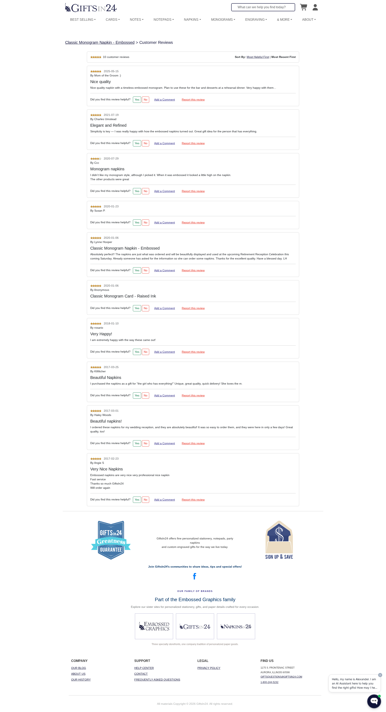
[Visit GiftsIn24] (195, 626)
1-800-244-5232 (269, 682)
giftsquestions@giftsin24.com (281, 676)
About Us (78, 673)
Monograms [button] (222, 19)
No (145, 99)
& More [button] (283, 19)
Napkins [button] (191, 19)
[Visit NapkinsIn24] (236, 626)
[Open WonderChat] (374, 701)
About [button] (307, 19)
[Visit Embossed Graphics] (154, 626)
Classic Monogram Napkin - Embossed (99, 42)
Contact (141, 673)
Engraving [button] (255, 19)
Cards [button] (111, 19)
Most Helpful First (258, 57)
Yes (137, 99)
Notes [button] (135, 19)
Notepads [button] (162, 19)
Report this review (193, 99)
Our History (81, 679)
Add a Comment (164, 99)
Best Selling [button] (81, 19)
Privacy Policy (208, 668)
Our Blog (78, 668)
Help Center (144, 668)
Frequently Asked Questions (157, 679)
